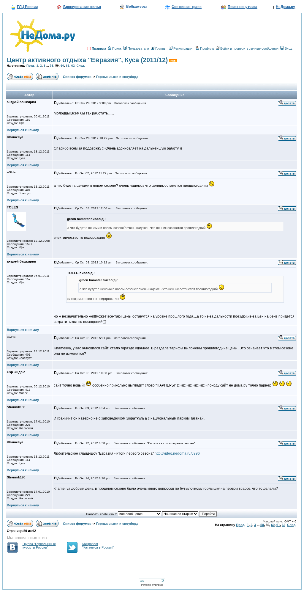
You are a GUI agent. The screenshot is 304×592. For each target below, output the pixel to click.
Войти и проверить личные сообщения (249, 48)
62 (73, 65)
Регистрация (182, 48)
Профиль (207, 48)
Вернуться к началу (23, 130)
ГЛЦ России (27, 7)
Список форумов (77, 76)
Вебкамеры (136, 6)
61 (67, 65)
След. (81, 65)
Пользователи (138, 48)
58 (51, 65)
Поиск (116, 48)
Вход (288, 48)
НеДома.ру (285, 7)
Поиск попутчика (242, 7)
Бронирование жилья (82, 7)
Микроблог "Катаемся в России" (98, 545)
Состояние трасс (187, 7)
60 (62, 65)
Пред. (30, 65)
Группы (160, 48)
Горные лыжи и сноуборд (117, 76)
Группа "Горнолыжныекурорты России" (39, 545)
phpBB (159, 584)
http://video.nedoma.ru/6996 (177, 453)
